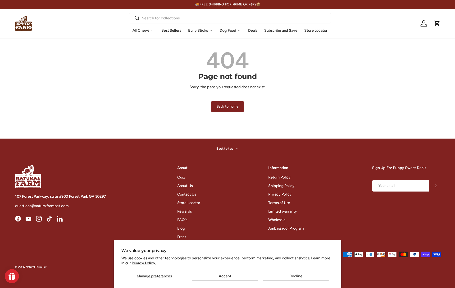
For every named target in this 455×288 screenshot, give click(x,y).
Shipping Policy (281, 185)
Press (181, 237)
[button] (437, 23)
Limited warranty (282, 211)
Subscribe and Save (280, 30)
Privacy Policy (280, 194)
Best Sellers (171, 30)
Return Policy (279, 177)
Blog (181, 228)
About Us (185, 185)
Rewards (184, 211)
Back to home (227, 106)
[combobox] (230, 18)
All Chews (141, 30)
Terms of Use (279, 203)
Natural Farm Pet (36, 267)
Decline (296, 276)
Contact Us (186, 194)
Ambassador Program (286, 228)
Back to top (225, 149)
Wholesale (277, 220)
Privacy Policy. (144, 263)
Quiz (181, 177)
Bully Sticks (198, 30)
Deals (252, 30)
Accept (225, 276)
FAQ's (182, 220)
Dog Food (228, 30)
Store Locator (315, 30)
